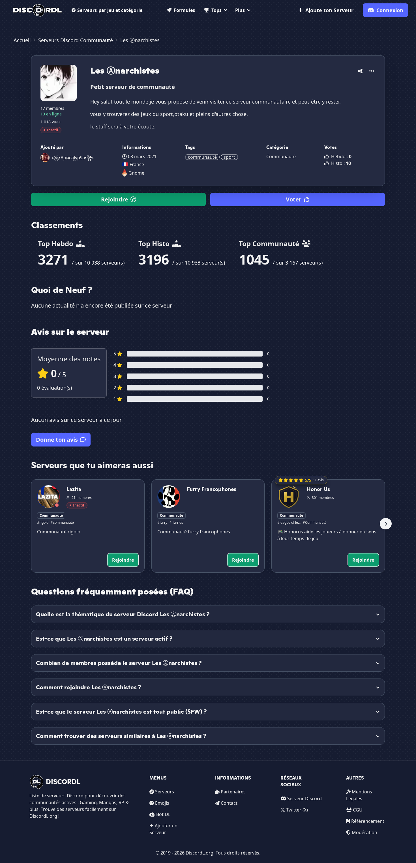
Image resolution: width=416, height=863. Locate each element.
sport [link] (229, 157)
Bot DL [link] (163, 814)
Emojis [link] (162, 803)
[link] (37, 10)
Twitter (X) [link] (297, 810)
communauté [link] (202, 157)
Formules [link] (184, 10)
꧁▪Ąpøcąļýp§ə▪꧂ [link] (73, 157)
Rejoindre (114, 199)
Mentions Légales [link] (359, 795)
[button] (360, 70)
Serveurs (109, 10)
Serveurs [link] (164, 792)
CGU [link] (358, 810)
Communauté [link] (281, 156)
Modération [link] (364, 832)
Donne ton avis (57, 439)
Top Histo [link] (154, 243)
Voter (293, 199)
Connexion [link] (389, 10)
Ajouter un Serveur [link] (163, 829)
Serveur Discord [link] (304, 798)
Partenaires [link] (233, 792)
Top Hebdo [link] (56, 243)
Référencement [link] (367, 821)
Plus (240, 10)
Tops (216, 10)
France (137, 164)
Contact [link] (229, 803)
